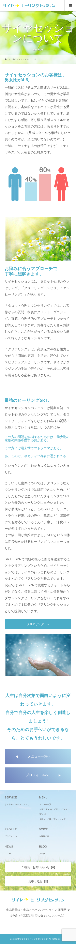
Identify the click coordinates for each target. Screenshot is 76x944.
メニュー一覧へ (39, 756)
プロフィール (11, 836)
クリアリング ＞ (38, 624)
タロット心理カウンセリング (52, 819)
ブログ (42, 853)
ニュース (9, 853)
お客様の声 (44, 836)
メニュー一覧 (45, 804)
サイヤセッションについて (17, 804)
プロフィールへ (37, 775)
